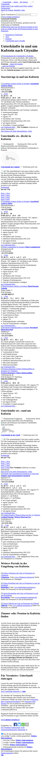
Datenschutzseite (7, 753)
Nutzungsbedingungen (9, 730)
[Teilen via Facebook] (15, 725)
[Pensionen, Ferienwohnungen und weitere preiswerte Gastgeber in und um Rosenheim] (20, 595)
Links (23, 10)
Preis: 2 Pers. (5, 195)
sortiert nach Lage (7, 6)
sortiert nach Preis (20, 6)
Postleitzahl (5, 187)
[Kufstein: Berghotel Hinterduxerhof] (15, 328)
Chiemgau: (5, 577)
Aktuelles (17, 10)
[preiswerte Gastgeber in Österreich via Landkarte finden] (20, 31)
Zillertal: (4, 605)
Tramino (6, 745)
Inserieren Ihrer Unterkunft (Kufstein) (19, 700)
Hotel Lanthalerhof (32, 247)
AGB (22, 728)
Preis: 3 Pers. (5, 197)
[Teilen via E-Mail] (27, 725)
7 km (6, 525)
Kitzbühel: (5, 587)
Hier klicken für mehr (16, 131)
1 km (5, 255)
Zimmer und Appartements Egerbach (15, 476)
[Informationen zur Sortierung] (5, 171)
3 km (5, 338)
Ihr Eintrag (23, 2)
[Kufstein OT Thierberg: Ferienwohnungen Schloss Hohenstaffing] (20, 371)
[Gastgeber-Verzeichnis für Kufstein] (10, 17)
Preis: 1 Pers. (5, 193)
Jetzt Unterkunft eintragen (13, 691)
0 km (5, 94)
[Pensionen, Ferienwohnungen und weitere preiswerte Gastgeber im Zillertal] (20, 603)
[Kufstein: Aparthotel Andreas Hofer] (15, 84)
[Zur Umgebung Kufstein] (10, 165)
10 (2, 525)
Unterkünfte (6, 2)
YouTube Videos (9, 740)
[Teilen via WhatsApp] (23, 725)
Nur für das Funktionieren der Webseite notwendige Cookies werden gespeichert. (16, 735)
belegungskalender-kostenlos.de (14, 747)
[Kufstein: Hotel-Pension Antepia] (14, 286)
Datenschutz (15, 728)
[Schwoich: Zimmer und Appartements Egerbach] (20, 474)
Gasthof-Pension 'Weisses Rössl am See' (16, 517)
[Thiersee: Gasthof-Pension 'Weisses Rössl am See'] (20, 515)
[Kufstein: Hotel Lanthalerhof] (13, 247)
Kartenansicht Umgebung (15, 419)
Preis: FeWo (5, 199)
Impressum (22, 730)
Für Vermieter (6, 728)
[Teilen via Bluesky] (19, 725)
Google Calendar (9, 742)
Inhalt (15, 2)
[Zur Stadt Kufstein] (8, 433)
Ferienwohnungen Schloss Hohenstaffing (16, 373)
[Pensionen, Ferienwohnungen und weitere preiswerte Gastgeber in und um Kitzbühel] (20, 585)
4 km (5, 484)
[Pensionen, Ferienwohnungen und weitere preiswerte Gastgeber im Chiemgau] (20, 575)
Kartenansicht (10, 144)
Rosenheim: (5, 597)
